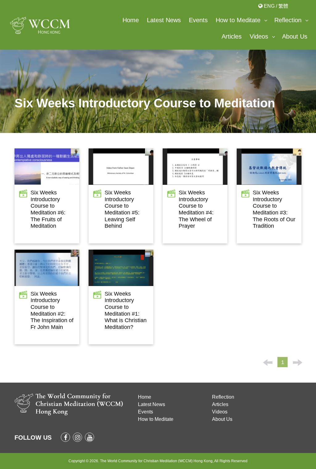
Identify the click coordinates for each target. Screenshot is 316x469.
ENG (269, 6)
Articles (232, 36)
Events (198, 20)
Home (131, 20)
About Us (294, 36)
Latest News (164, 20)
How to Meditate (238, 20)
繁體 (283, 6)
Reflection (287, 20)
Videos (259, 36)
